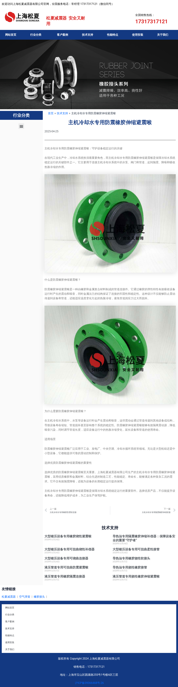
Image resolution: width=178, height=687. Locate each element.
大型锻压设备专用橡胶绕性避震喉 (67, 536)
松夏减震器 (9, 596)
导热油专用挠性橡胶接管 (130, 567)
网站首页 (10, 34)
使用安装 (137, 34)
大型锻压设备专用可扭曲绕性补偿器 (69, 549)
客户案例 (62, 34)
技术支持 (87, 34)
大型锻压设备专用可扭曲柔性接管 (136, 549)
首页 (51, 113)
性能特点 (112, 34)
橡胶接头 (39, 596)
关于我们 (162, 34)
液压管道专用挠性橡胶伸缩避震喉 (136, 576)
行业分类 (35, 34)
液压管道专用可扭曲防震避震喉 (66, 567)
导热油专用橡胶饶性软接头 (131, 558)
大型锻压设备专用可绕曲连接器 (66, 558)
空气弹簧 (24, 596)
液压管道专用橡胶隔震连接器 (64, 576)
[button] (21, 126)
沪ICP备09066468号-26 (89, 683)
